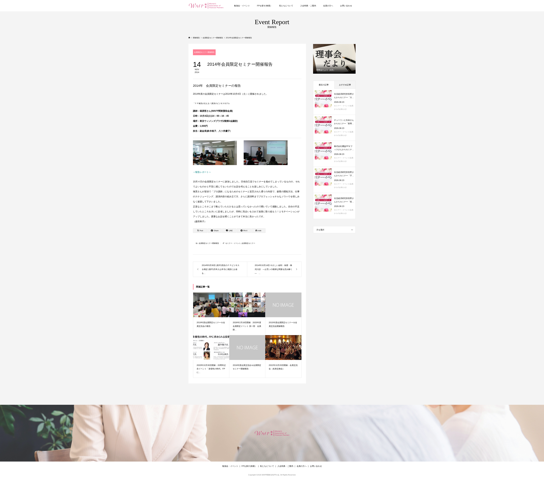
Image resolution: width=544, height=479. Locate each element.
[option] (334, 59)
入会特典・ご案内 (308, 6)
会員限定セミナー (248, 243)
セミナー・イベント (233, 243)
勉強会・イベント (242, 6)
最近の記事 (324, 85)
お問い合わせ (346, 6)
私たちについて (286, 6)
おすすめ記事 (345, 85)
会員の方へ (328, 6)
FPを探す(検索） (264, 6)
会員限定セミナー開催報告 (204, 52)
